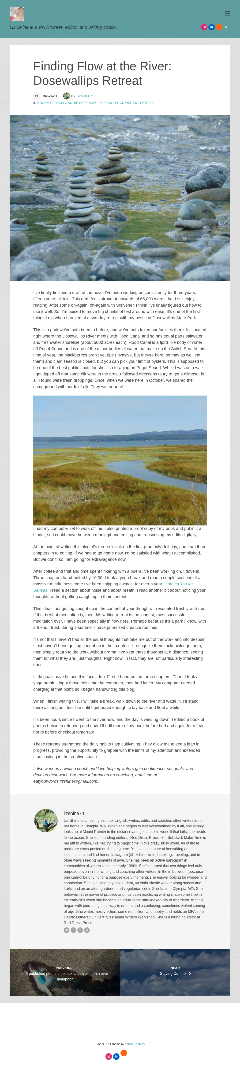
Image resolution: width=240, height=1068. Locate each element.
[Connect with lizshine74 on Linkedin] (87, 930)
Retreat (147, 103)
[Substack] (219, 27)
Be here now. (85, 103)
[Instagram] (204, 27)
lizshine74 (85, 96)
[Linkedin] (211, 27)
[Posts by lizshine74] (67, 96)
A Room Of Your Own (54, 103)
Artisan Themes (135, 1044)
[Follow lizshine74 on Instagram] (80, 930)
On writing (129, 103)
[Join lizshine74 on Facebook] (73, 930)
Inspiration (108, 103)
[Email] (226, 27)
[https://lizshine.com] (66, 930)
